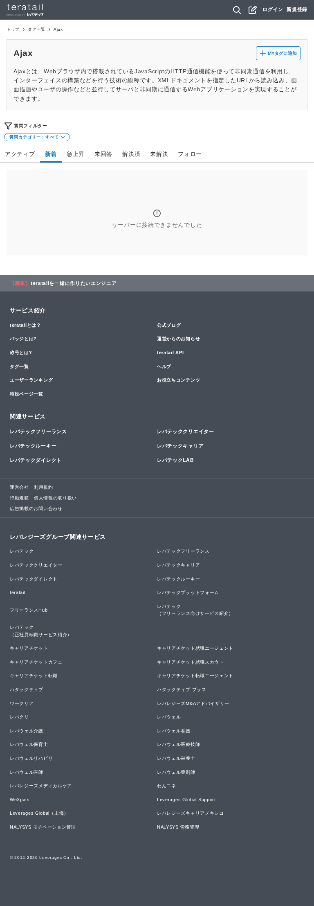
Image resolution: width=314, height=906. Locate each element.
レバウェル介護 (26, 730)
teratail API (170, 352)
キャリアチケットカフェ (36, 662)
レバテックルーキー (33, 446)
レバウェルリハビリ (31, 758)
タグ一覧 (36, 29)
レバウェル (169, 716)
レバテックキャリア (180, 446)
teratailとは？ (25, 325)
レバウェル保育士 (29, 744)
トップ (13, 29)
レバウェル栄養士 (176, 758)
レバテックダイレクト (36, 460)
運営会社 (19, 487)
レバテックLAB (175, 460)
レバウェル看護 (174, 730)
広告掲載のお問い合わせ (36, 508)
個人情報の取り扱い (55, 497)
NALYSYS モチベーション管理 (43, 827)
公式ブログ (169, 325)
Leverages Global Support (186, 799)
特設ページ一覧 (26, 393)
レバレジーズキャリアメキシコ (190, 813)
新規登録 (297, 9)
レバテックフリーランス (38, 431)
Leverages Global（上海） (39, 813)
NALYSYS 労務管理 (178, 827)
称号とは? (21, 352)
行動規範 (19, 497)
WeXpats (20, 799)
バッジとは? (23, 338)
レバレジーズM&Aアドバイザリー (193, 703)
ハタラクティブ (26, 689)
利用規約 (43, 487)
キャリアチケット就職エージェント (195, 648)
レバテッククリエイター (185, 431)
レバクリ (19, 716)
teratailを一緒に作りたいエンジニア (74, 283)
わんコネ (166, 785)
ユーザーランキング (31, 379)
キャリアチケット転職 (34, 675)
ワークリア (22, 703)
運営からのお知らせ (178, 338)
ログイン (272, 9)
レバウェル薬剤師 (176, 772)
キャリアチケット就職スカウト (190, 662)
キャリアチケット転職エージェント (195, 675)
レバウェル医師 (26, 772)
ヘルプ (164, 366)
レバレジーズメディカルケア (41, 785)
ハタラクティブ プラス (181, 689)
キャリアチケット (29, 648)
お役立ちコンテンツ (178, 379)
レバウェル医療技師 (178, 744)
